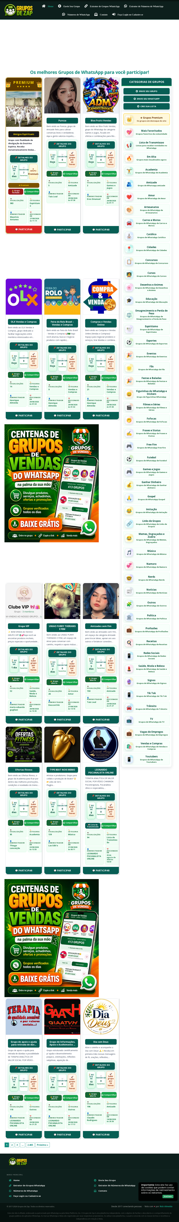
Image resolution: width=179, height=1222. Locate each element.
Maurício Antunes (14, 218)
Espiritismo (35, 204)
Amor (71, 693)
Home (50, 6)
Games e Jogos (111, 186)
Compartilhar (33, 191)
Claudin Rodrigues (92, 1118)
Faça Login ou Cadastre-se (130, 14)
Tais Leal (52, 196)
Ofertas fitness (23, 769)
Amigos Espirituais (23, 134)
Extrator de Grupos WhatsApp (105, 6)
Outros (33, 1109)
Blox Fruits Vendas (101, 120)
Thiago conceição (15, 846)
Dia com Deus (100, 1041)
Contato (104, 14)
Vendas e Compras (34, 387)
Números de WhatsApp (78, 14)
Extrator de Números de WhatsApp (146, 6)
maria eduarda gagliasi (17, 708)
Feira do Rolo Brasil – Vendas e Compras (62, 323)
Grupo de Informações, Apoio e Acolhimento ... (62, 1043)
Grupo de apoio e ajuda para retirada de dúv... (24, 1043)
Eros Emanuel (94, 199)
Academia (35, 834)
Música (71, 834)
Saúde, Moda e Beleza (33, 693)
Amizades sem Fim (100, 626)
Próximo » (42, 1144)
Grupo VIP (23, 626)
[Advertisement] (89, 47)
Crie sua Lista (148, 106)
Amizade (72, 185)
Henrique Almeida (14, 401)
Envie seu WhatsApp (148, 98)
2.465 (30, 1144)
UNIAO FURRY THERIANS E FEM (62, 628)
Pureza (62, 120)
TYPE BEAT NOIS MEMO (62, 769)
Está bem (168, 1196)
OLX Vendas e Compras (24, 321)
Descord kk (54, 705)
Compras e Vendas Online (101, 323)
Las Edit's (53, 845)
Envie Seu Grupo (71, 6)
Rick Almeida (166, 1206)
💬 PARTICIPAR (23, 229)
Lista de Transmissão (112, 840)
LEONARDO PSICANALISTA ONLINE (101, 771)
